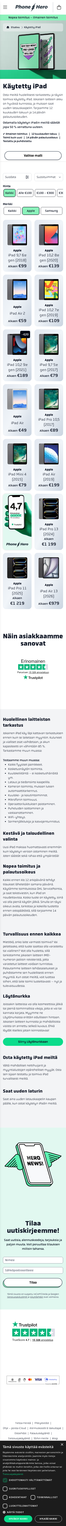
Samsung (51, 211)
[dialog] (33, 1483)
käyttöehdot (36, 1297)
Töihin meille (41, 1438)
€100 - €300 (45, 193)
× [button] (61, 1444)
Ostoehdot (20, 1433)
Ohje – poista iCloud (14, 1428)
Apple (31, 211)
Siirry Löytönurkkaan (33, 1041)
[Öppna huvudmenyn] (5, 7)
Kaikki (9, 193)
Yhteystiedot (41, 1423)
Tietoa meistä (23, 1423)
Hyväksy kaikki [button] (18, 1518)
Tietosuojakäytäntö (19, 1438)
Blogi (55, 1438)
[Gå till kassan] (58, 7)
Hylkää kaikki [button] (48, 1518)
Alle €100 (25, 193)
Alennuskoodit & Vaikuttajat (45, 1428)
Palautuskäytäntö (40, 1433)
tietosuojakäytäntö (17, 1297)
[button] (33, 1512)
